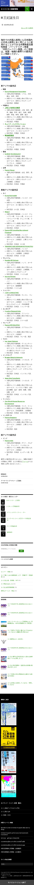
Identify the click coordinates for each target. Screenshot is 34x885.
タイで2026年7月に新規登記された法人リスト (20, 605)
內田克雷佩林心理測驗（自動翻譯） (11, 848)
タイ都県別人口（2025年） (16, 639)
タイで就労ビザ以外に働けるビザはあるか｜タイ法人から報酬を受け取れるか (20, 631)
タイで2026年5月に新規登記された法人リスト (20, 648)
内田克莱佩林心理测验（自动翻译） (11, 852)
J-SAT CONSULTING (12, 293)
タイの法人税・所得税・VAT (9, 580)
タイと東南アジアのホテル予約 (10, 808)
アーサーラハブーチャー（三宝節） (11, 481)
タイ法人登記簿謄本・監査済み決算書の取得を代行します (20, 666)
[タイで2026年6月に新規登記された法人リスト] (4, 615)
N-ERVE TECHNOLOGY (13, 154)
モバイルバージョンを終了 (17, 882)
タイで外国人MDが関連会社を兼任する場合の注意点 (20, 675)
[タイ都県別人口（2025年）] (4, 641)
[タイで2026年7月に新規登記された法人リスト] (4, 606)
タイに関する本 (5, 811)
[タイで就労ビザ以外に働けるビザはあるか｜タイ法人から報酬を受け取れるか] (4, 633)
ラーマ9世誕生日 (12, 526)
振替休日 (9, 532)
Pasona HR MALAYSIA (12, 325)
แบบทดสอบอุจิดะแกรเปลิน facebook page (13, 845)
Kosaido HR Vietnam (11, 260)
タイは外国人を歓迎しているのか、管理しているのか (20, 683)
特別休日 (4, 475)
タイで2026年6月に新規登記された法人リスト (20, 613)
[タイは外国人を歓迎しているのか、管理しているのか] (4, 685)
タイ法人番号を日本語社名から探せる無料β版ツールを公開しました (20, 657)
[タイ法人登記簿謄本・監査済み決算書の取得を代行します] (4, 668)
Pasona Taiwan (10, 170)
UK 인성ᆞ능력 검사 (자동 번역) (10, 838)
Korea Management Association (15, 91)
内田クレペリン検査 (7, 875)
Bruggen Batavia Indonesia (13, 357)
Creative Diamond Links (13, 311)
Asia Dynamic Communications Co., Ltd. (23, 872)
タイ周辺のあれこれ (7, 584)
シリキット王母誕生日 (12, 506)
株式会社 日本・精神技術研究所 (23, 875)
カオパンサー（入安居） (13, 500)
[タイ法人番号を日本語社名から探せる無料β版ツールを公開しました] (4, 659)
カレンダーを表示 (27, 28)
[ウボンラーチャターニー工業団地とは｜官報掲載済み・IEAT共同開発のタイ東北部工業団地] (4, 624)
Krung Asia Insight (11, 195)
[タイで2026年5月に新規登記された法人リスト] (4, 650)
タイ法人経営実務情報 (7, 587)
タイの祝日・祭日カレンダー (9, 496)
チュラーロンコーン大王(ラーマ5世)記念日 (19, 519)
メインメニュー (31, 9)
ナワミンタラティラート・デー (16, 512)
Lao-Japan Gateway (11, 341)
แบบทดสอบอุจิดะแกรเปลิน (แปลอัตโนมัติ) (13, 841)
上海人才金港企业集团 (12, 108)
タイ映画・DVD (6, 815)
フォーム (25, 461)
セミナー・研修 (5, 571)
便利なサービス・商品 (7, 591)
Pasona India (9, 440)
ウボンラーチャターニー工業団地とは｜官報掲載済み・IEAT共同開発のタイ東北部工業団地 (20, 622)
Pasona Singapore (11, 417)
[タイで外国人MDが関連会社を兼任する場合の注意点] (4, 677)
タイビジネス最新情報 (9, 9)
